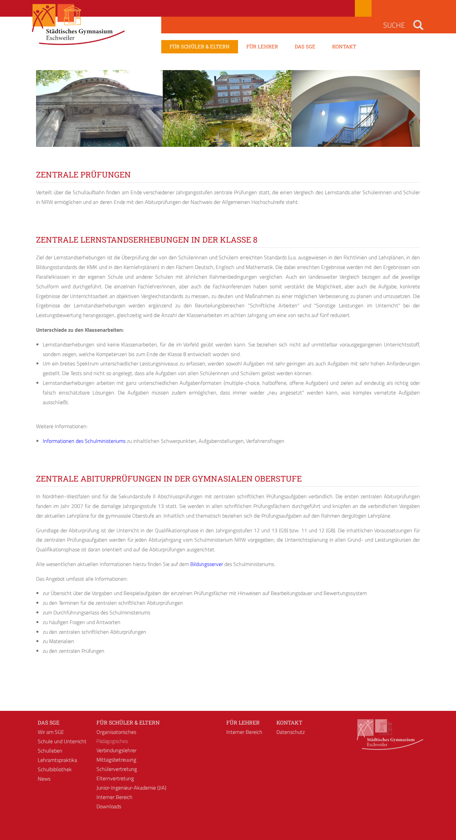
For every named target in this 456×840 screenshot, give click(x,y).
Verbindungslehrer (116, 750)
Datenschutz (290, 732)
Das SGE (48, 722)
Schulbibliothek (55, 769)
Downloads (108, 806)
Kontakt (289, 722)
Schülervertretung (116, 769)
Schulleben (50, 751)
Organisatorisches (116, 732)
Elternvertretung (115, 778)
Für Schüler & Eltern (128, 722)
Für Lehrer (243, 722)
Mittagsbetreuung (116, 760)
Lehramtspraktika (57, 760)
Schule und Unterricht (62, 741)
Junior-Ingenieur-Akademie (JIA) (131, 788)
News (44, 779)
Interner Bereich (114, 797)
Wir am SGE (51, 732)
